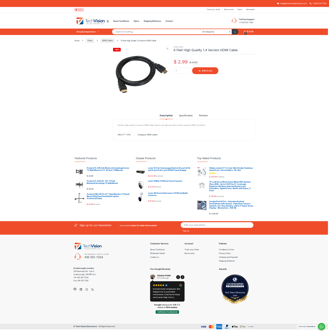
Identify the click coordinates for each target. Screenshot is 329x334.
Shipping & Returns (152, 21)
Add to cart (207, 71)
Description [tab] (166, 115)
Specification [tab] (186, 115)
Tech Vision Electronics (235, 292)
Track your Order (213, 9)
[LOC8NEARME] (235, 284)
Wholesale (250, 9)
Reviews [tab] (203, 115)
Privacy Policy (225, 253)
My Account (229, 9)
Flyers (239, 9)
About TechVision (121, 21)
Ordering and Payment (228, 257)
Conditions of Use (226, 249)
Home (77, 40)
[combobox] (156, 31)
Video (89, 40)
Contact (169, 21)
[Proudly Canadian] (81, 10)
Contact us (154, 257)
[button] (167, 48)
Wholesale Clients (157, 253)
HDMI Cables (107, 40)
